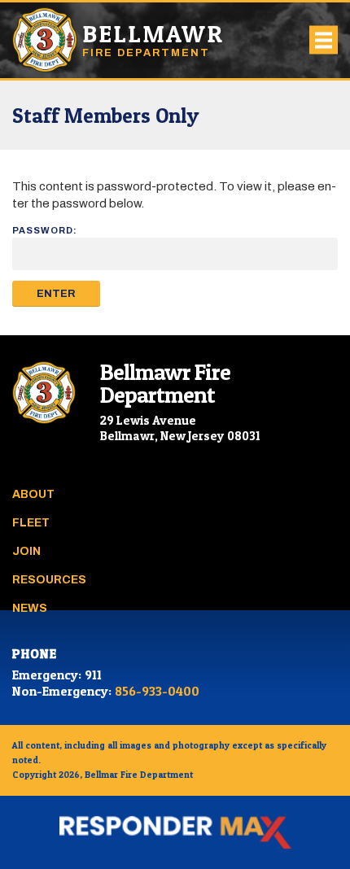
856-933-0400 (157, 691)
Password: (44, 230)
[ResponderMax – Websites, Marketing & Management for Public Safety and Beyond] (175, 832)
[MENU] (323, 40)
